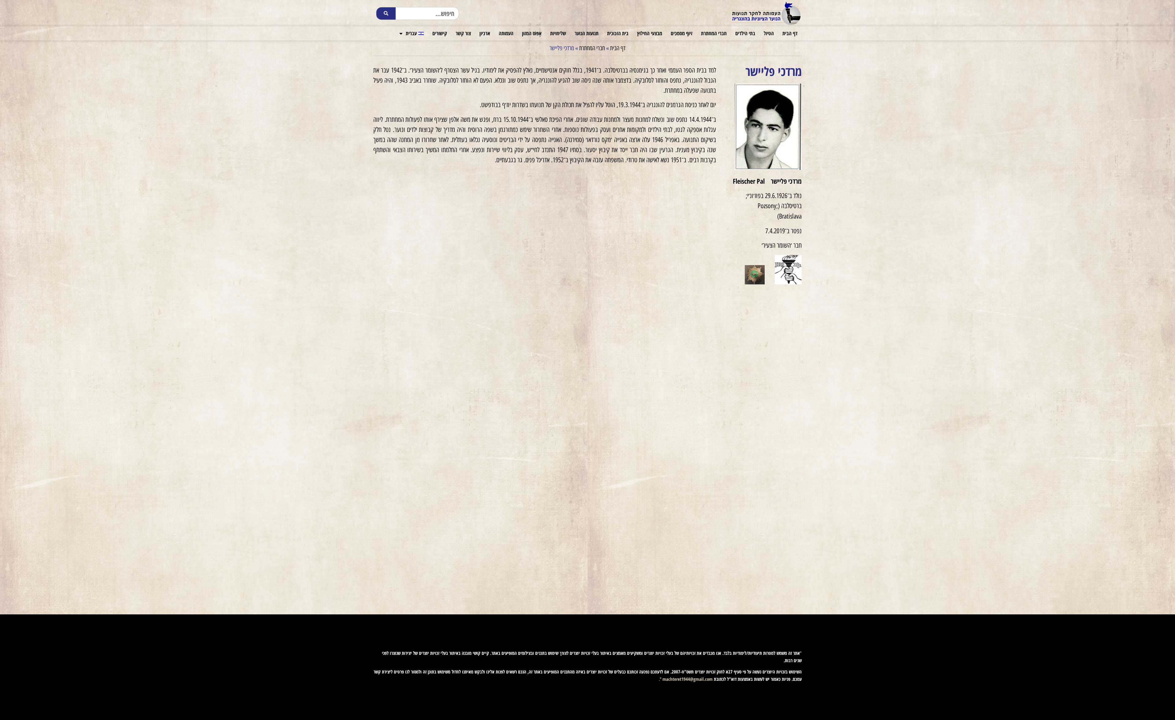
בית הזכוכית (618, 33)
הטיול (769, 33)
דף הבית (789, 33)
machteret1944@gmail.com (687, 679)
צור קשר (463, 33)
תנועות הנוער (587, 33)
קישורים (439, 33)
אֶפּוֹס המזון (532, 33)
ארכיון (484, 33)
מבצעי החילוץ (649, 33)
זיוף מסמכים (681, 33)
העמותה (506, 33)
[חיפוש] (386, 13)
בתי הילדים (745, 33)
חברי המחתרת (714, 33)
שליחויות (558, 33)
